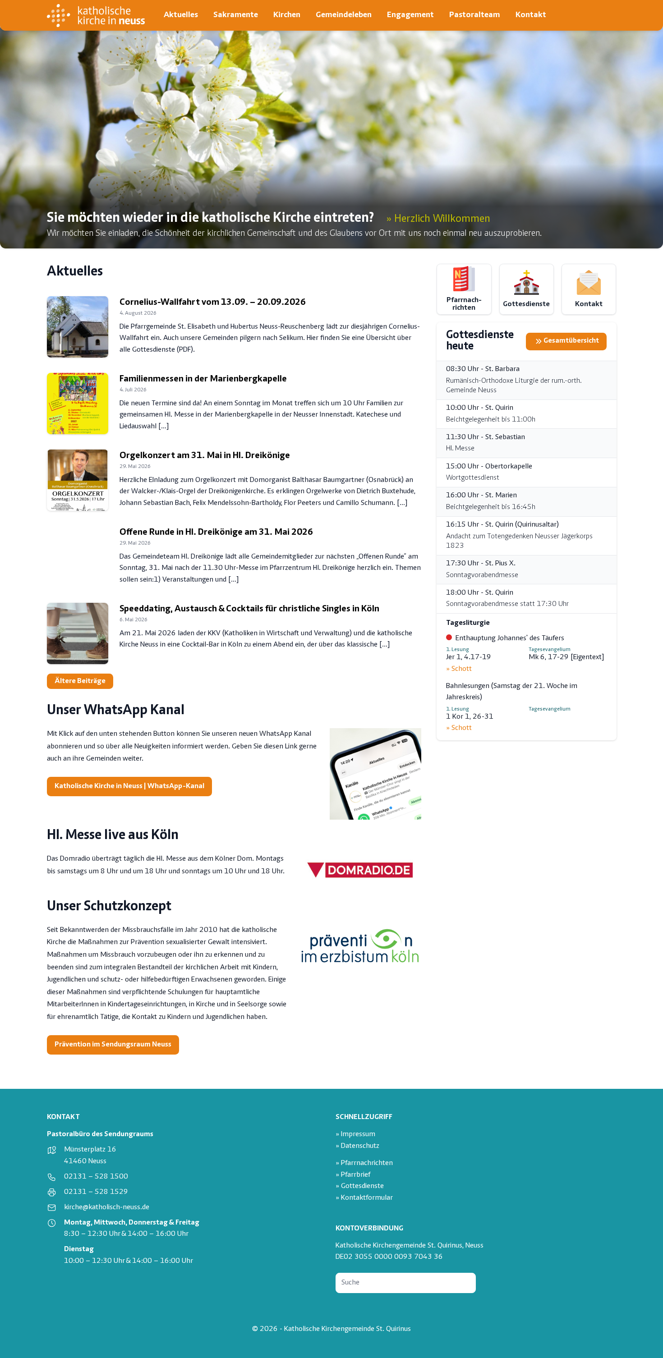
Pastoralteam (474, 15)
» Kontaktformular (364, 1198)
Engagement (410, 15)
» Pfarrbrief (353, 1175)
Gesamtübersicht (571, 341)
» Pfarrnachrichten (364, 1163)
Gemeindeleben (344, 15)
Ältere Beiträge (80, 681)
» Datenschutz (357, 1146)
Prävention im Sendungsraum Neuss (113, 1045)
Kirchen (286, 15)
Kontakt (531, 15)
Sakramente (235, 15)
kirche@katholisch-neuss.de (106, 1207)
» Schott (459, 669)
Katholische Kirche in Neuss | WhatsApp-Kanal (129, 786)
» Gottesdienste (360, 1186)
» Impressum (355, 1134)
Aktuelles (181, 15)
